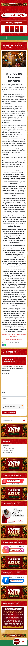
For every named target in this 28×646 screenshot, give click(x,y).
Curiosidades (5, 445)
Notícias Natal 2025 (7, 450)
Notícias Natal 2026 (7, 452)
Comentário (6, 373)
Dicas (3, 447)
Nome (4, 392)
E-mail (4, 398)
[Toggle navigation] (4, 37)
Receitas (4, 454)
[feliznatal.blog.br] (14, 15)
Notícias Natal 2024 (7, 449)
